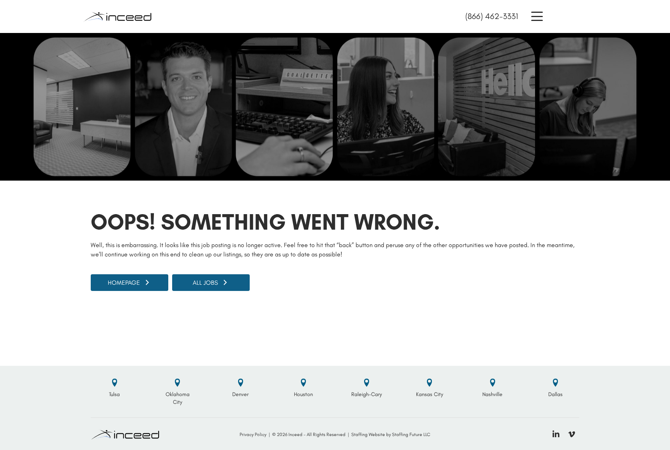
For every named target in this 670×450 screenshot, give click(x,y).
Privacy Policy (253, 434)
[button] (537, 16)
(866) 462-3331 (491, 16)
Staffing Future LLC (411, 434)
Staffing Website (368, 434)
